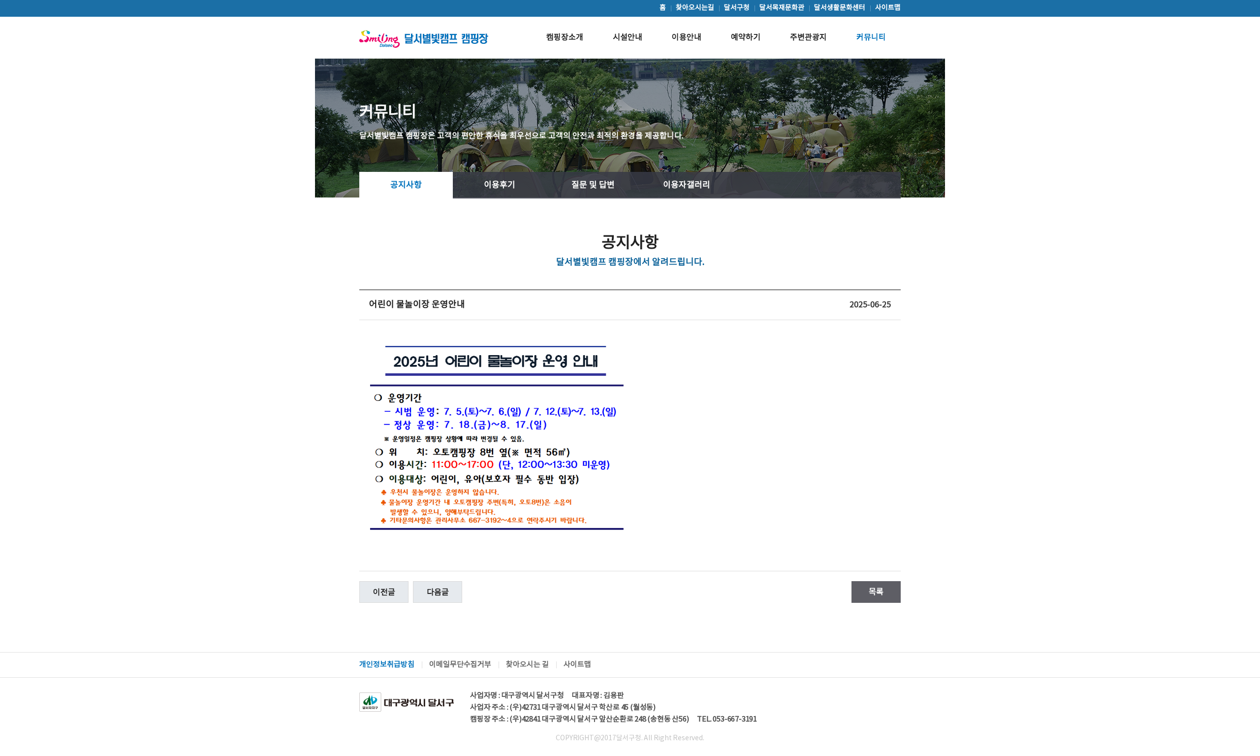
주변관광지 (808, 37)
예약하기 (745, 37)
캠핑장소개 (564, 37)
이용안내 (686, 37)
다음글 (438, 592)
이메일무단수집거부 (460, 664)
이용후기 (499, 185)
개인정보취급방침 (386, 664)
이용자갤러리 (686, 185)
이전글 (384, 592)
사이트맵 (577, 664)
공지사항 (406, 185)
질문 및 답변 (593, 185)
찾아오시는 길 (527, 664)
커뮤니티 (871, 37)
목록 (876, 592)
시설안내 (627, 37)
